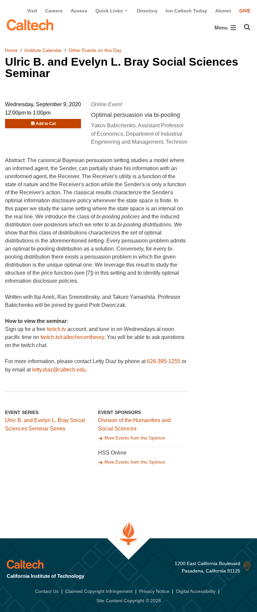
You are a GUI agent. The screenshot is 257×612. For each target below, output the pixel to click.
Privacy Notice (154, 591)
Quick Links (109, 10)
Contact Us (47, 591)
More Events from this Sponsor (134, 437)
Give (244, 10)
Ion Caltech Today (186, 10)
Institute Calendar (43, 50)
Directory (147, 10)
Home (11, 50)
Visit (32, 10)
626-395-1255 (163, 361)
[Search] (247, 27)
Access (79, 10)
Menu (222, 27)
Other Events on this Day (95, 50)
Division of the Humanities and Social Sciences (134, 424)
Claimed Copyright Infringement (99, 591)
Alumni (223, 10)
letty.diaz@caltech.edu (59, 369)
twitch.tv (56, 329)
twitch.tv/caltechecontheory (72, 337)
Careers (54, 10)
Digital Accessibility (196, 591)
